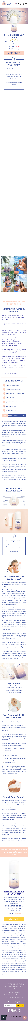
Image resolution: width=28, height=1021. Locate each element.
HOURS (12, 910)
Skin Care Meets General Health (13, 389)
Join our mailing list (14, 1002)
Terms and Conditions (14, 992)
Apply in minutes (10, 397)
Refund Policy (19, 997)
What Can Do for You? (15, 393)
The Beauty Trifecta (11, 406)
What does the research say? (13, 385)
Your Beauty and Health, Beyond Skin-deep (15, 401)
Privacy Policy (20, 995)
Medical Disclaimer (9, 995)
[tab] (5, 415)
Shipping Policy (9, 997)
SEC (20, 910)
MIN (17, 910)
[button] (16, 4)
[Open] (3, 1017)
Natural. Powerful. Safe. (11, 410)
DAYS (8, 910)
